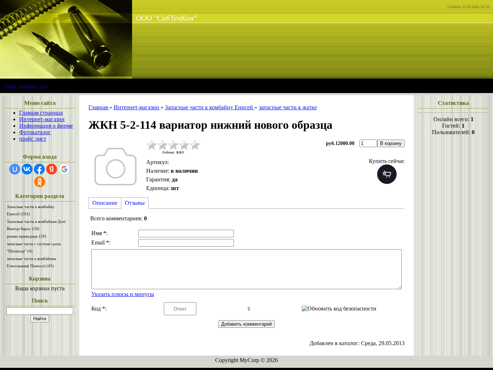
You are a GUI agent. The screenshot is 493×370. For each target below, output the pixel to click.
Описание (104, 203)
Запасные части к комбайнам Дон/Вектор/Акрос (36, 225)
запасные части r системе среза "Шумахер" (34, 247)
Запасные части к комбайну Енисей (30, 210)
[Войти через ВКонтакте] (27, 169)
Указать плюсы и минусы (122, 294)
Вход (44, 86)
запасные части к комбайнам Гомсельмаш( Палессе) (31, 262)
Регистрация (27, 86)
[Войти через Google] (64, 169)
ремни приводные (26, 236)
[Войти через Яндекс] (51, 169)
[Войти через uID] (14, 169)
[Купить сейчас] (387, 174)
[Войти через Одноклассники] (39, 181)
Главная (10, 86)
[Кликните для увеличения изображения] (115, 167)
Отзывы (135, 203)
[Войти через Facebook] (39, 169)
